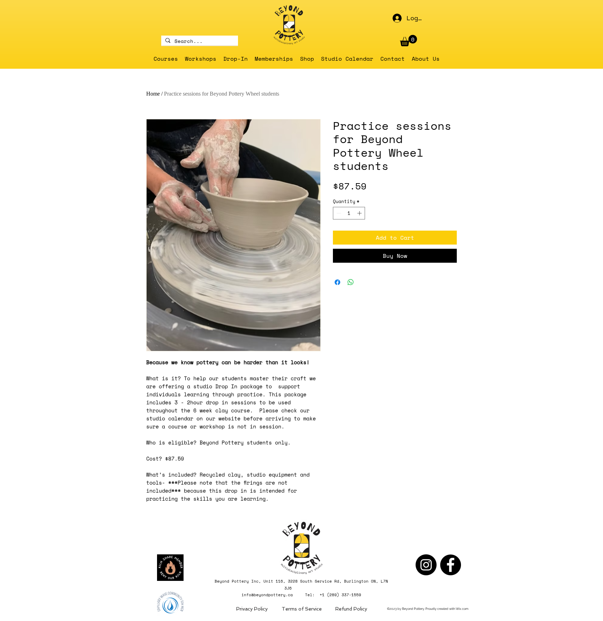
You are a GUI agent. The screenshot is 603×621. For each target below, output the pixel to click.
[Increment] (360, 213)
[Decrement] (338, 213)
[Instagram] (426, 564)
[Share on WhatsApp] (351, 282)
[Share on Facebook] (337, 282)
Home (153, 94)
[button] (408, 40)
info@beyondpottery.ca (267, 595)
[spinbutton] (349, 213)
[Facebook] (450, 564)
